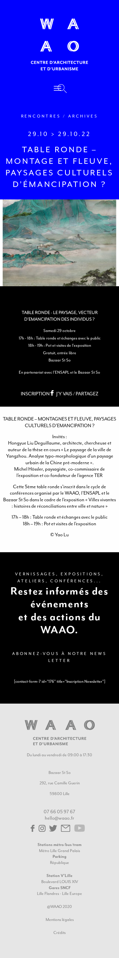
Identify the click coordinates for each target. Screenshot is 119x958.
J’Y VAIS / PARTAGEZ (77, 394)
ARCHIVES (83, 116)
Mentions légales (60, 919)
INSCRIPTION (36, 394)
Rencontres (41, 116)
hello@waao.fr (59, 818)
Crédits (59, 932)
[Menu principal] (57, 89)
